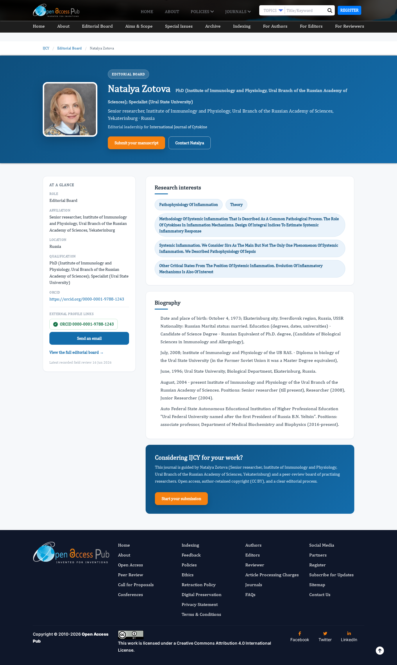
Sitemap (317, 584)
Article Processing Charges (272, 574)
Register (349, 10)
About (172, 11)
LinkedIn (349, 639)
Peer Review (130, 574)
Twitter (325, 639)
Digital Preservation (201, 594)
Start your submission (181, 498)
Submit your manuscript (136, 142)
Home (147, 11)
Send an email (89, 338)
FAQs (250, 594)
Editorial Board (97, 26)
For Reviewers (349, 26)
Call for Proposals (136, 584)
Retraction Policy (199, 584)
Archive (213, 26)
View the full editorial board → (76, 352)
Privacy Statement (200, 604)
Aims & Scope (139, 26)
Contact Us (319, 594)
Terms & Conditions (201, 614)
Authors (253, 545)
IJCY (46, 48)
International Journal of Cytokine (178, 127)
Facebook (299, 639)
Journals (236, 11)
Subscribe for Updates (331, 574)
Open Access (130, 565)
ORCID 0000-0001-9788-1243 (84, 324)
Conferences (130, 594)
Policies (200, 11)
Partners (318, 555)
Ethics (188, 574)
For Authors (275, 26)
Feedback (191, 555)
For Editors (311, 26)
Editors (252, 555)
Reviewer (254, 565)
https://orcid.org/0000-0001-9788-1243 (86, 298)
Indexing (242, 26)
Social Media (321, 545)
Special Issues (179, 26)
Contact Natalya (189, 142)
